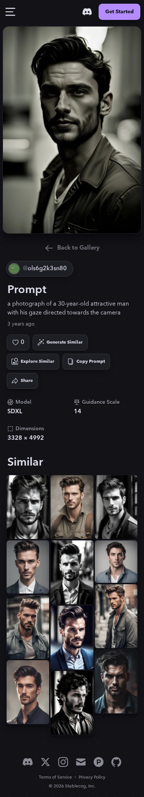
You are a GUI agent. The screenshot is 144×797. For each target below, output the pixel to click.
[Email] (81, 762)
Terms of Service (55, 777)
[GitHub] (116, 762)
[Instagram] (63, 762)
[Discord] (87, 11)
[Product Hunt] (98, 762)
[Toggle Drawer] (10, 12)
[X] (45, 762)
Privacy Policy (92, 777)
